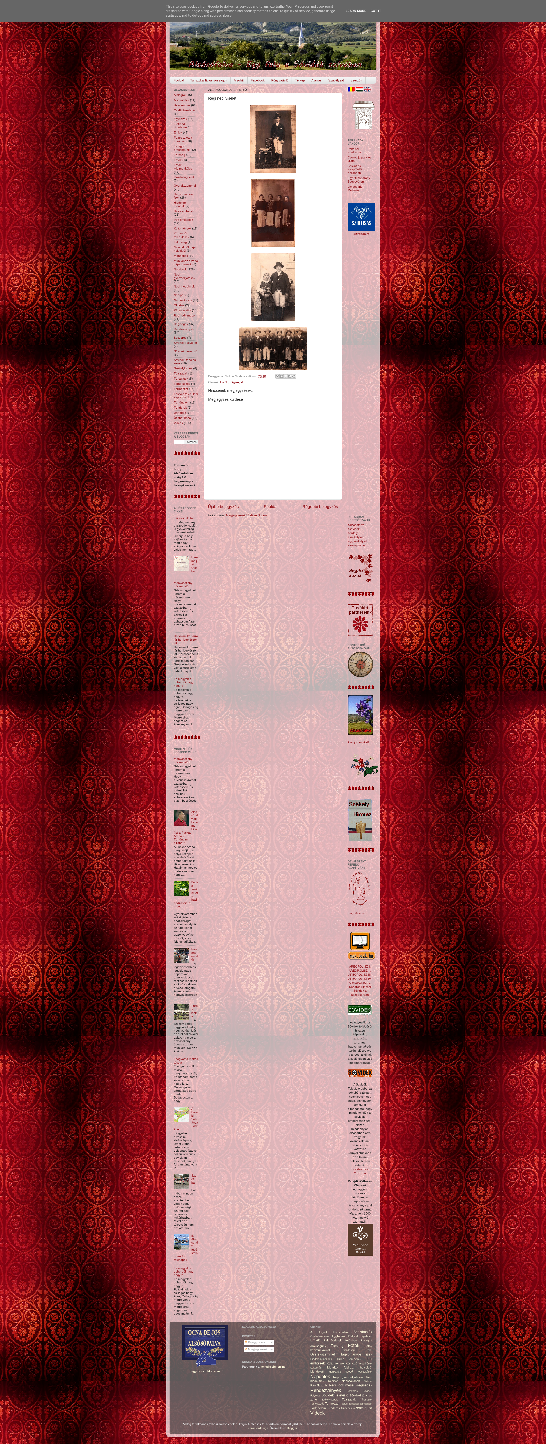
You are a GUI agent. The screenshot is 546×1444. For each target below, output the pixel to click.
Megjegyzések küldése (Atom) (246, 515)
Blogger (292, 1428)
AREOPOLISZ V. (360, 982)
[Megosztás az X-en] (285, 376)
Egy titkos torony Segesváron (359, 179)
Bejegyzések (256, 1342)
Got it (375, 11)
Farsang (179, 155)
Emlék (178, 132)
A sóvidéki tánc (186, 518)
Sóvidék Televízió (185, 351)
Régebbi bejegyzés (320, 506)
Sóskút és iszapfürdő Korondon (355, 169)
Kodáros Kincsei (360, 986)
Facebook (258, 80)
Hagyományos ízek (356, 1354)
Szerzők (356, 80)
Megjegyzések (257, 1349)
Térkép (300, 80)
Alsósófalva (181, 100)
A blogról (180, 95)
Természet (181, 388)
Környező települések (181, 235)
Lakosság (180, 242)
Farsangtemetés (194, 954)
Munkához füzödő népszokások (186, 262)
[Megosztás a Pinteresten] (294, 376)
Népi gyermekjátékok (184, 276)
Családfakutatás (185, 110)
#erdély (353, 533)
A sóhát (239, 80)
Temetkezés (182, 383)
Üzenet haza (182, 417)
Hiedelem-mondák (181, 204)
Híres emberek (184, 211)
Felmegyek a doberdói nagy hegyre (183, 682)
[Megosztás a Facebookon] (290, 376)
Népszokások (183, 300)
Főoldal (179, 80)
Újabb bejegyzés (223, 506)
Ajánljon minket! (358, 742)
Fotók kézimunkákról (183, 166)
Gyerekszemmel (185, 185)
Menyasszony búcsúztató (183, 584)
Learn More (356, 11)
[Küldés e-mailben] (277, 376)
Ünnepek (180, 412)
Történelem (181, 402)
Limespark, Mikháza (355, 188)
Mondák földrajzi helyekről (185, 249)
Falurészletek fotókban (183, 139)
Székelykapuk (183, 368)
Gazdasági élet (184, 177)
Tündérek (180, 407)
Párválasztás (182, 310)
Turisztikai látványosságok (208, 80)
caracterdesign (258, 1428)
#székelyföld (356, 537)
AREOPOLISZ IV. (360, 978)
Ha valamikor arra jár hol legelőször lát (186, 639)
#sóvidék (354, 529)
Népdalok (180, 269)
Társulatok (181, 378)
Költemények (182, 228)
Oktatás (179, 305)
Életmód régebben (180, 125)
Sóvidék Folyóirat (185, 342)
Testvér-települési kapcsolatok (186, 395)
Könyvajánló (279, 80)
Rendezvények (184, 329)
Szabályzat (336, 80)
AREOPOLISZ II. (360, 970)
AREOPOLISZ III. (360, 974)
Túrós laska (194, 1011)
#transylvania (357, 545)
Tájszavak (180, 373)
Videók (178, 423)
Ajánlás (316, 80)
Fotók (224, 382)
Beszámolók (182, 105)
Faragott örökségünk (182, 148)
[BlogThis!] (281, 376)
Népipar (179, 295)
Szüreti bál (194, 1179)
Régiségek (236, 382)
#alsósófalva (356, 525)
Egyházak (180, 118)
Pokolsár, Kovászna (354, 150)
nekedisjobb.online (273, 1366)
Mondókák (181, 255)
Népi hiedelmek (184, 286)
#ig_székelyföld (358, 541)
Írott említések (183, 219)
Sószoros (180, 337)
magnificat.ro (356, 913)
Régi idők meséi (184, 315)
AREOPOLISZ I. (360, 966)
